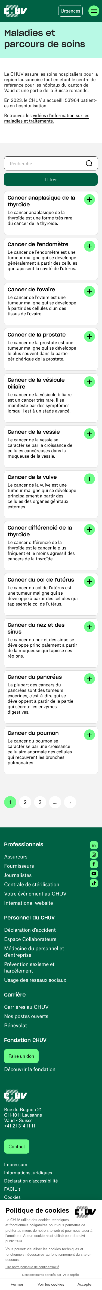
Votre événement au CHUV (35, 893)
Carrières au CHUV (26, 1007)
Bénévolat (15, 1025)
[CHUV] (16, 11)
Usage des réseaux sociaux (35, 980)
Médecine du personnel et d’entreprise (34, 951)
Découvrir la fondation (29, 1069)
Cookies (12, 1197)
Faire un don (23, 1056)
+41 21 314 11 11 (19, 1126)
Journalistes (18, 875)
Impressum (15, 1164)
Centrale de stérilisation (31, 884)
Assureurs (15, 856)
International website (28, 903)
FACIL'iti (12, 1189)
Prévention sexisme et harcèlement (29, 967)
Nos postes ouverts (26, 1016)
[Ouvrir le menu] (94, 11)
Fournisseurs (19, 866)
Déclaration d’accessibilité (31, 1181)
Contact (16, 1146)
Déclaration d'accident (30, 930)
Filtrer (51, 179)
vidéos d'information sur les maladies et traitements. (46, 118)
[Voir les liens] (89, 199)
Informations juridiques (28, 1172)
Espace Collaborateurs (30, 939)
